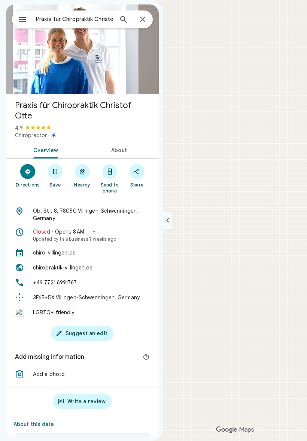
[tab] (44, 149)
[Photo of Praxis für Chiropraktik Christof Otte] (82, 49)
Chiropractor (31, 135)
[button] (82, 235)
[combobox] (74, 19)
